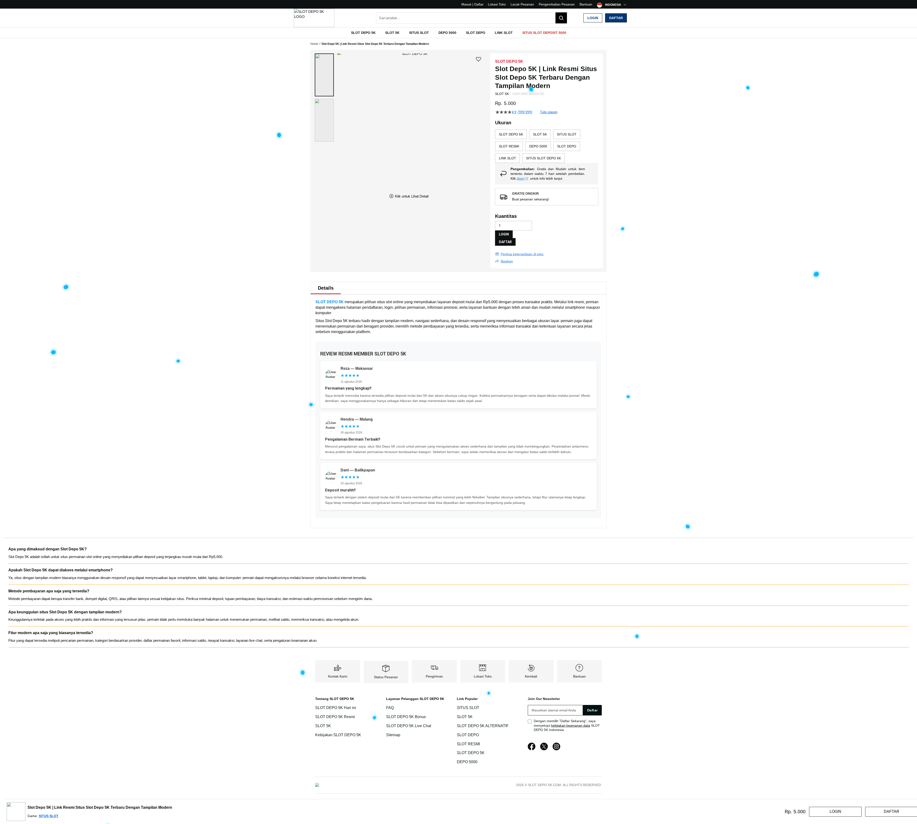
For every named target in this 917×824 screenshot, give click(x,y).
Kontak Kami (337, 676)
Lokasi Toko (497, 4)
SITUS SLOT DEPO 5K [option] (543, 158)
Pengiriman (434, 676)
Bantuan (586, 4)
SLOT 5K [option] (540, 134)
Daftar (616, 18)
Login (592, 18)
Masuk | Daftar (472, 4)
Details (326, 288)
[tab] (326, 288)
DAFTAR (505, 242)
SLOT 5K (323, 726)
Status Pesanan (386, 677)
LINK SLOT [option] (507, 158)
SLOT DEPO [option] (566, 146)
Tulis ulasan (549, 112)
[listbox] (546, 146)
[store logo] (314, 18)
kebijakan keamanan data (570, 725)
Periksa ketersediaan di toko (522, 254)
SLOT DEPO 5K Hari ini (335, 708)
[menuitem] (363, 32)
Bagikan (507, 261)
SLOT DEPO (468, 735)
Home (314, 44)
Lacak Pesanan (522, 4)
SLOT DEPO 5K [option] (511, 134)
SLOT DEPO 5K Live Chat (408, 726)
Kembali (531, 676)
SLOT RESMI (468, 744)
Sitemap (393, 735)
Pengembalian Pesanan (557, 4)
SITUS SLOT (468, 708)
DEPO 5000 (467, 762)
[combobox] (471, 18)
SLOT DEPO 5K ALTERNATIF (483, 726)
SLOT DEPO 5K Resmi (335, 717)
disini (520, 178)
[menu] (458, 32)
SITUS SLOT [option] (566, 134)
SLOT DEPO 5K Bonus (406, 717)
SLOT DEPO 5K (329, 302)
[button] (324, 74)
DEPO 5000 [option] (538, 146)
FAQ (390, 708)
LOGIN (504, 234)
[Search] (561, 17)
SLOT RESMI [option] (509, 146)
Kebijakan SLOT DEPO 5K (338, 735)
